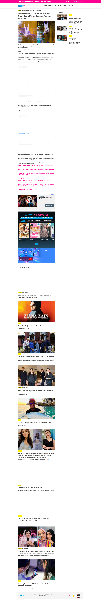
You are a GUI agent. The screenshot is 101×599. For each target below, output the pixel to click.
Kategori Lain (66, 5)
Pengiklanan (60, 595)
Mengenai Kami (65, 595)
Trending (50, 5)
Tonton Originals (38, 220)
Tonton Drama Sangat (48, 220)
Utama (45, 5)
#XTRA (54, 5)
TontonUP (23, 220)
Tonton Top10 (30, 220)
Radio (73, 5)
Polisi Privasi (70, 595)
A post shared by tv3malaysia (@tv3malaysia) (33, 101)
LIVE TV (78, 5)
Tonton (60, 5)
